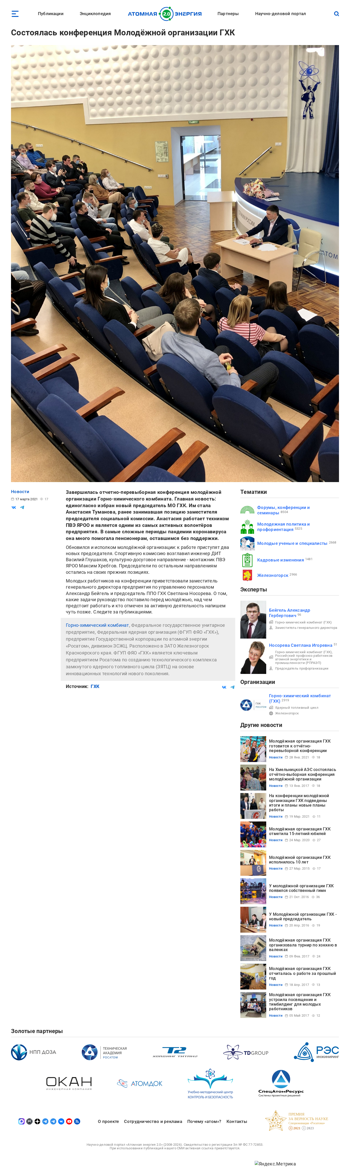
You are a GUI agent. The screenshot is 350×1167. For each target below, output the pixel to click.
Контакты (237, 1121)
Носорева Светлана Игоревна (300, 645)
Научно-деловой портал (280, 13)
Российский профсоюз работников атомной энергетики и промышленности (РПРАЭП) (303, 659)
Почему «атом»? (204, 1121)
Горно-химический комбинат (97, 625)
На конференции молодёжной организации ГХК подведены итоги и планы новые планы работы (299, 802)
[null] (14, 507)
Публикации (51, 13)
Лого (166, 13)
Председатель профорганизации (302, 668)
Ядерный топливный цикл (296, 708)
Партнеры (228, 13)
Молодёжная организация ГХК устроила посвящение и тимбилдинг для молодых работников (300, 1001)
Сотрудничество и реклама (153, 1121)
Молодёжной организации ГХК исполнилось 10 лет (300, 859)
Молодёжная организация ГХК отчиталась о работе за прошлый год (302, 973)
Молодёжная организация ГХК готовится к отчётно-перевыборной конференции (300, 746)
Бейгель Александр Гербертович (290, 613)
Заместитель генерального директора (306, 628)
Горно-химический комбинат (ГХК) (303, 622)
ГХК (95, 686)
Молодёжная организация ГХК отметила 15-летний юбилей (300, 831)
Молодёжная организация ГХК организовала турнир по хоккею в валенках (303, 945)
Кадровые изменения (280, 559)
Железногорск (272, 575)
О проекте (108, 1121)
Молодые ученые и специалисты (292, 543)
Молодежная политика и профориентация (283, 527)
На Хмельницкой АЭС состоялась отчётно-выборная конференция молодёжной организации (302, 774)
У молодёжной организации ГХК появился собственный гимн (301, 888)
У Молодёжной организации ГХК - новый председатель (303, 916)
